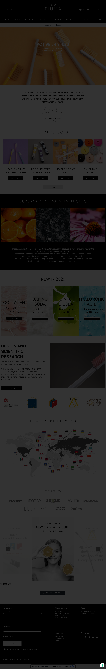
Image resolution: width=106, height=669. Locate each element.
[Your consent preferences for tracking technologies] (102, 665)
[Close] (15, 337)
